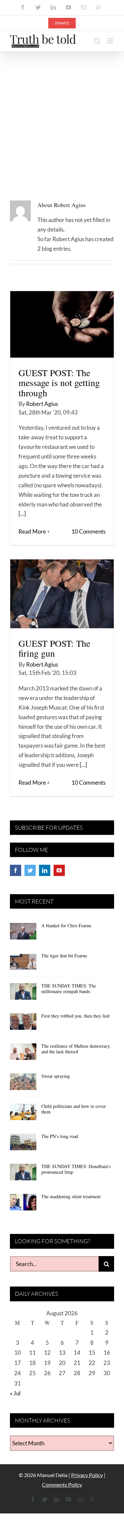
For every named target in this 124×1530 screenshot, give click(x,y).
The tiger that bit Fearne (64, 955)
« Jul (15, 1393)
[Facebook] (15, 870)
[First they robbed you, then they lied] (23, 1023)
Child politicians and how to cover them (73, 1109)
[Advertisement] (62, 117)
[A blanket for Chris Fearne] (23, 933)
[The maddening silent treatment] (23, 1204)
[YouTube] (59, 870)
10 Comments (88, 531)
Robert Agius (42, 403)
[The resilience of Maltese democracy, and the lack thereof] (23, 1054)
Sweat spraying (55, 1076)
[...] (22, 513)
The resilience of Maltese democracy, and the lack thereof (76, 1049)
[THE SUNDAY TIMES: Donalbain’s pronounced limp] (23, 1174)
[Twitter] (30, 870)
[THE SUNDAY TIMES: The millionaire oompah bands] (23, 993)
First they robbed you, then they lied (75, 1016)
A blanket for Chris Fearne (66, 925)
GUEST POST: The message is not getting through (59, 383)
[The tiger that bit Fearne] (23, 963)
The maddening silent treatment (71, 1196)
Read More (32, 531)
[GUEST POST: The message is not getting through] (62, 324)
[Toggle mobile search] (97, 40)
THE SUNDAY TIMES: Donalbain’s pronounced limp (75, 1169)
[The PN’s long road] (23, 1144)
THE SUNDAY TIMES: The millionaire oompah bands (68, 988)
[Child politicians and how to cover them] (23, 1114)
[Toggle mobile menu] (110, 40)
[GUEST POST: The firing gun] (62, 594)
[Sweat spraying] (23, 1084)
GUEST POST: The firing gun (54, 648)
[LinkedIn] (44, 870)
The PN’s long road (59, 1136)
